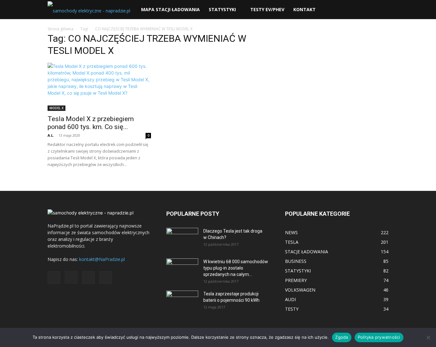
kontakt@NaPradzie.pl (102, 259)
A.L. (51, 135)
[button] (380, 10)
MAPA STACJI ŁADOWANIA (170, 9)
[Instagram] (71, 277)
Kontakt (304, 9)
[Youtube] (105, 277)
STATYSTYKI (222, 9)
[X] (88, 277)
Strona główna (60, 29)
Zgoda (341, 337)
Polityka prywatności (379, 337)
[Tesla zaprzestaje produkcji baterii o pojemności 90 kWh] (182, 297)
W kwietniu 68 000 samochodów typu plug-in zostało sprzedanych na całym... (235, 268)
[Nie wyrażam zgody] (428, 337)
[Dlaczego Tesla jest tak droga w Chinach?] (182, 239)
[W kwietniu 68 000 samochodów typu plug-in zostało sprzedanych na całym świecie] (182, 267)
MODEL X (56, 108)
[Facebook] (54, 277)
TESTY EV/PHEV (267, 9)
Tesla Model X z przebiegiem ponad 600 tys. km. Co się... (91, 123)
